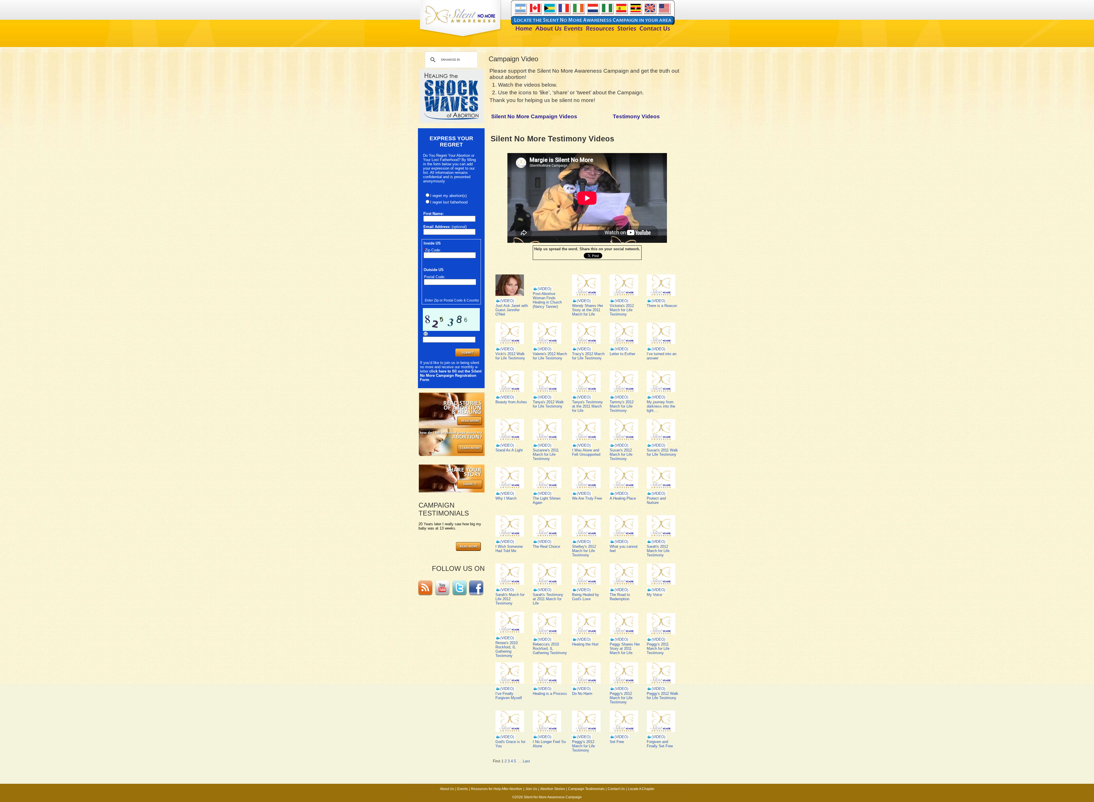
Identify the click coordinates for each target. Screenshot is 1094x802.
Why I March (506, 498)
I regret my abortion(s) (448, 196)
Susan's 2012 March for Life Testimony (621, 454)
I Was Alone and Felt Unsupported (586, 452)
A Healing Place (623, 498)
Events (462, 789)
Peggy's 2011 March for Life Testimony (658, 648)
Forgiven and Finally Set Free (660, 744)
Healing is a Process (550, 693)
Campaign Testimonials (586, 789)
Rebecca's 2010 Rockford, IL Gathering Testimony (550, 648)
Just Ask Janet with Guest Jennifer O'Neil (511, 310)
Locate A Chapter (641, 789)
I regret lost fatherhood (449, 202)
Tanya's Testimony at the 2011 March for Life (587, 406)
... (520, 761)
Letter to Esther (622, 354)
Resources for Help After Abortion (496, 789)
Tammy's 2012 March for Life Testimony (622, 406)
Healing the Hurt (585, 644)
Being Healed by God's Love (585, 597)
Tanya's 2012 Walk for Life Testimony (548, 404)
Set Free (617, 742)
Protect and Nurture (656, 500)
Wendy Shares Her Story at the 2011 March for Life (587, 310)
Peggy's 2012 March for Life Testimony (621, 697)
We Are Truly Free (587, 498)
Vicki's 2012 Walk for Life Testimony (510, 356)
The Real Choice (546, 546)
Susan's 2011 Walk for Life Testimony (662, 452)
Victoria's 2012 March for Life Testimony (622, 310)
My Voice (654, 595)
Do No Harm (582, 693)
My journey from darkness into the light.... (661, 406)
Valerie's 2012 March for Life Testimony (550, 356)
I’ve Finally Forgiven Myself (508, 695)
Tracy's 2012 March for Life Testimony (588, 356)
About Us (447, 789)
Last (526, 761)
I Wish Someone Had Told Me (509, 548)
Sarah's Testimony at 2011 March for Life (548, 599)
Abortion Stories (552, 789)
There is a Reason (662, 306)
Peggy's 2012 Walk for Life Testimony (662, 695)
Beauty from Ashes (511, 402)
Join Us (531, 789)
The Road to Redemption (620, 597)
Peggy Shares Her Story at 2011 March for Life (625, 648)
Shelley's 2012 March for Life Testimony (584, 550)
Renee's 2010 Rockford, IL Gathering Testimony (506, 649)
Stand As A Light (509, 450)
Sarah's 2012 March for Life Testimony (658, 550)
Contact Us (616, 789)
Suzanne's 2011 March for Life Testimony (546, 454)
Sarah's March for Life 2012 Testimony (509, 599)
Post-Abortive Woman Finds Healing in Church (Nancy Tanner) (547, 300)
